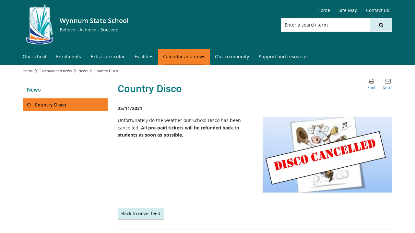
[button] (381, 24)
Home (28, 70)
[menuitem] (34, 57)
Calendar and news (56, 70)
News (83, 70)
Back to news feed (140, 213)
